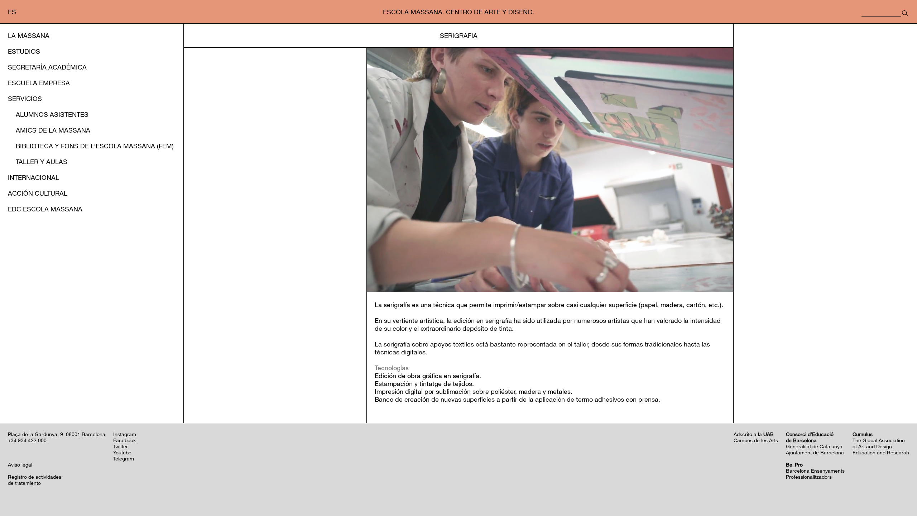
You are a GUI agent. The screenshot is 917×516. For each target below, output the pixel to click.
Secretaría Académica (47, 67)
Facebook (124, 440)
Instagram (124, 434)
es (12, 12)
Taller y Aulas (41, 162)
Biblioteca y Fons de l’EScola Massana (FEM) (95, 146)
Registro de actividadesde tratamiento (34, 480)
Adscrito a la (754, 434)
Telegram (123, 458)
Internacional (33, 177)
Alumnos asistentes (52, 114)
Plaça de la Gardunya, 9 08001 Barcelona (56, 434)
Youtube (122, 452)
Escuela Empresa (39, 83)
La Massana (28, 35)
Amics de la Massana (53, 130)
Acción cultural (37, 193)
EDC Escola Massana (45, 209)
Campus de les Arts (756, 440)
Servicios (25, 98)
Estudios (24, 51)
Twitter (120, 446)
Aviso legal (20, 465)
